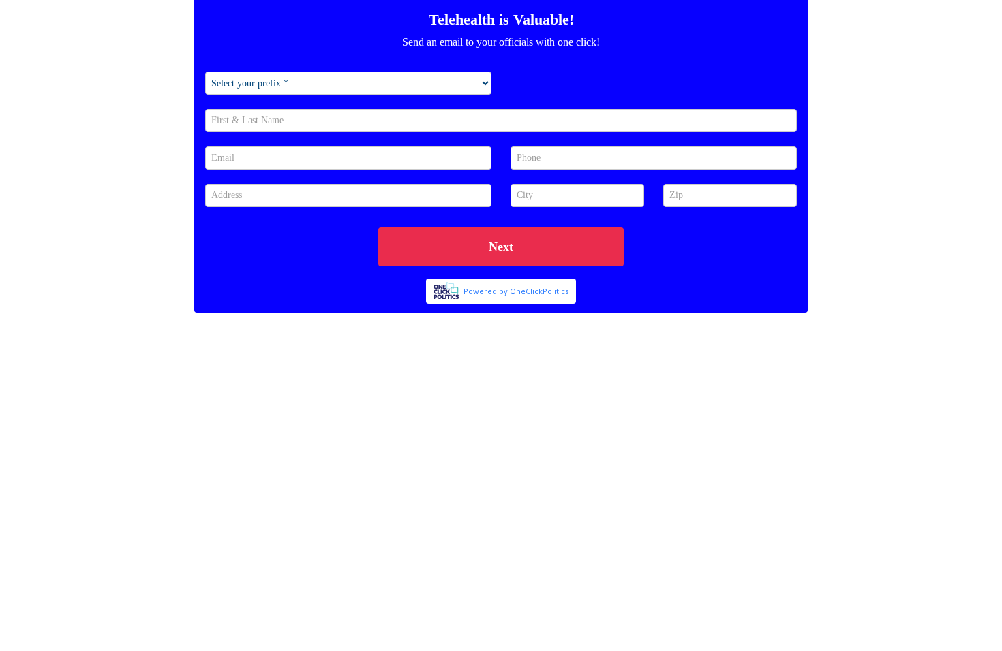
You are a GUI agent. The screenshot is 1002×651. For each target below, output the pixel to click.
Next (501, 246)
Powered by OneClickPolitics (516, 291)
